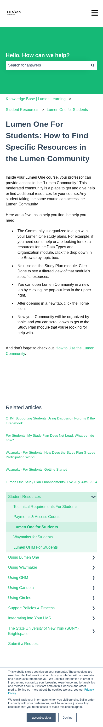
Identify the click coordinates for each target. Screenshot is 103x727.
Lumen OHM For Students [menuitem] (35, 547)
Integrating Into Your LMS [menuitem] (29, 618)
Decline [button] (68, 717)
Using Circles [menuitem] (19, 598)
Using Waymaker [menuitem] (22, 567)
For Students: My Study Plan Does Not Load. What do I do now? (50, 438)
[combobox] (47, 65)
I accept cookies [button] (41, 717)
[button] (93, 497)
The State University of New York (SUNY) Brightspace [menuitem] (43, 631)
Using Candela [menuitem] (21, 588)
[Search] (92, 65)
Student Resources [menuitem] (24, 497)
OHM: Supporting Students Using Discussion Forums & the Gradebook (50, 420)
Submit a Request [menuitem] (23, 644)
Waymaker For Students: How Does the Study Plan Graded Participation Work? (50, 455)
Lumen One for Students (67, 110)
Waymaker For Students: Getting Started (36, 469)
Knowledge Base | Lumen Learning (36, 99)
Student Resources (22, 110)
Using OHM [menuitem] (18, 578)
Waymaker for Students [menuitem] (33, 537)
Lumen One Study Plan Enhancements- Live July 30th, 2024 (51, 482)
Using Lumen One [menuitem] (23, 557)
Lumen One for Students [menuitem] (35, 527)
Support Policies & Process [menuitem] (31, 608)
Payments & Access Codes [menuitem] (36, 517)
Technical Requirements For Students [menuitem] (45, 507)
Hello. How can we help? (38, 55)
